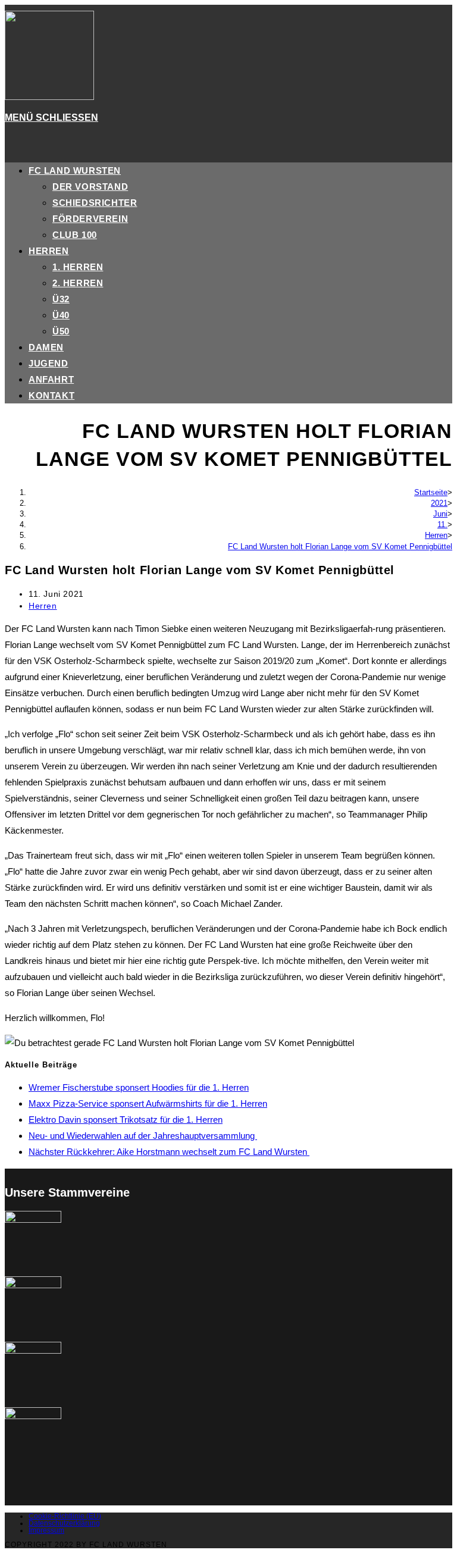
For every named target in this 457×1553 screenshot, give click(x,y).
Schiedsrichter (94, 203)
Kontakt (51, 395)
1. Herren (77, 267)
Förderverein (90, 219)
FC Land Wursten (75, 170)
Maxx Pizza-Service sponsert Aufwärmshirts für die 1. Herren (148, 1103)
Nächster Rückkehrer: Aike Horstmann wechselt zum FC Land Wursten (169, 1152)
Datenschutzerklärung (64, 1523)
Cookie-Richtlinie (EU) (65, 1516)
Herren (49, 251)
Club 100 (74, 235)
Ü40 (61, 315)
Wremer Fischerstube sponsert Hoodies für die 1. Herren (139, 1087)
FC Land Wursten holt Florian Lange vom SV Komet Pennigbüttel (340, 546)
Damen (46, 347)
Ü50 (61, 331)
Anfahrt (51, 379)
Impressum (46, 1530)
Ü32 (61, 299)
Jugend (48, 363)
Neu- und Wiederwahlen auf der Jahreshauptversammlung (143, 1136)
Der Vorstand (90, 186)
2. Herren (77, 283)
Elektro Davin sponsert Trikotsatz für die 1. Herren (126, 1119)
